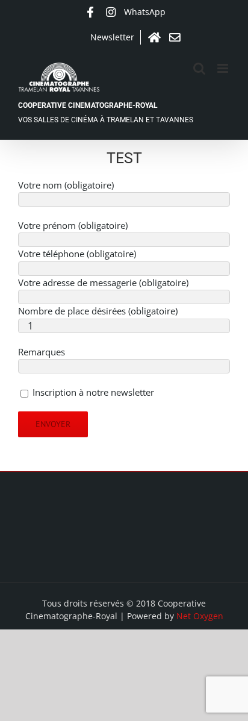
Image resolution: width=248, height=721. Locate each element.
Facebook (90, 12)
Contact (174, 37)
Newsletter (112, 37)
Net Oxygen (199, 616)
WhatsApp (145, 11)
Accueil (154, 37)
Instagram (111, 12)
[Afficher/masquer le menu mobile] (223, 68)
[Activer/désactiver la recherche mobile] (199, 68)
